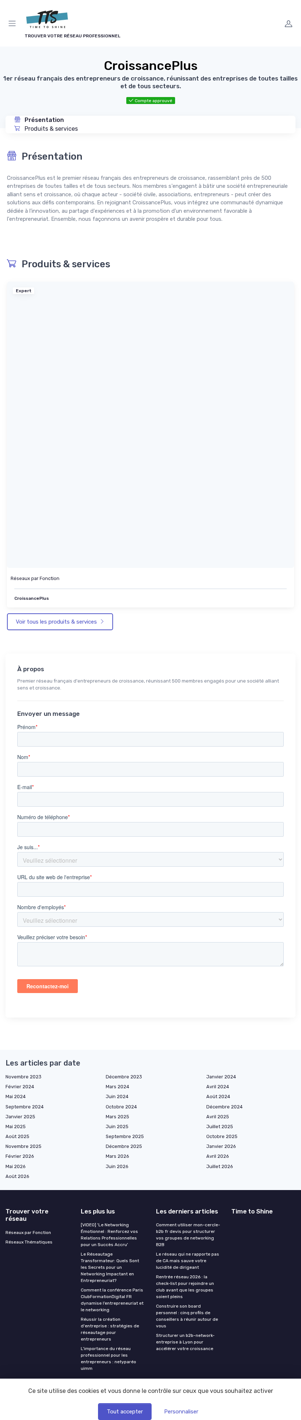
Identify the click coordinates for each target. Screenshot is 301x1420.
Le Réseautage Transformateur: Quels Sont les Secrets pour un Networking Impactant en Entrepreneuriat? (110, 1267)
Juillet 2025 (219, 1126)
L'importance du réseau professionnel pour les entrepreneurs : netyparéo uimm (108, 1358)
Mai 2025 (16, 1126)
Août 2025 (17, 1136)
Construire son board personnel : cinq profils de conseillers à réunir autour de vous (187, 1316)
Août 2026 (17, 1176)
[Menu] (14, 23)
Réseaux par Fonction (35, 578)
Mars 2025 (117, 1116)
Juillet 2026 (219, 1166)
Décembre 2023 (124, 1076)
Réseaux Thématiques (29, 1242)
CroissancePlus (31, 598)
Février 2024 (20, 1086)
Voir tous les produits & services (57, 621)
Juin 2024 (117, 1096)
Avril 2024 (217, 1086)
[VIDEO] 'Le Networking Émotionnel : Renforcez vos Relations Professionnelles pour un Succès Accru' (109, 1234)
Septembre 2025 (125, 1136)
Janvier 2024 (221, 1076)
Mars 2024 (117, 1086)
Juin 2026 (117, 1166)
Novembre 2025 (23, 1146)
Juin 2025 (117, 1126)
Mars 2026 (117, 1156)
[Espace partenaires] (288, 23)
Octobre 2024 (121, 1106)
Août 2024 (218, 1096)
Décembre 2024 (224, 1106)
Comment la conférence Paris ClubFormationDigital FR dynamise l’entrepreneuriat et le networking (112, 1299)
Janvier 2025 (20, 1116)
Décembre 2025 (124, 1146)
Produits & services (50, 128)
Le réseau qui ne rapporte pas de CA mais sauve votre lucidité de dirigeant (187, 1261)
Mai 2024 (16, 1096)
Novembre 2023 (23, 1076)
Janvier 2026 (221, 1146)
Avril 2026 (217, 1156)
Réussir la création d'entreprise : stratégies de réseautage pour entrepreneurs (110, 1329)
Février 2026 (20, 1156)
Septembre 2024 (25, 1106)
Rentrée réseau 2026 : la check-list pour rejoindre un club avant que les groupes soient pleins (185, 1286)
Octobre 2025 (221, 1136)
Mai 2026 (16, 1166)
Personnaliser (181, 1411)
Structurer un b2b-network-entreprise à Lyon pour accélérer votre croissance (185, 1342)
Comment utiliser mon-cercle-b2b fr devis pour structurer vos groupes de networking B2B (188, 1234)
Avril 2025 (217, 1116)
